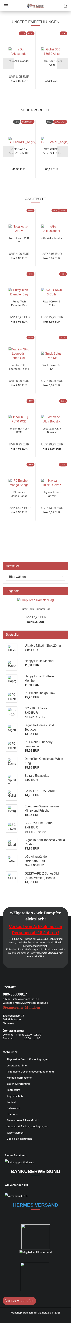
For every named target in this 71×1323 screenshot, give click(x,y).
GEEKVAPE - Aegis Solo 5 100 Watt (19, 151)
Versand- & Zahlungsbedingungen (27, 1126)
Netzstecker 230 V (19, 239)
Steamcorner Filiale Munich (23, 1120)
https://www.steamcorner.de (31, 1002)
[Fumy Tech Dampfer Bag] (35, 600)
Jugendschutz (15, 1096)
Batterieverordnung (18, 1083)
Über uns (12, 1114)
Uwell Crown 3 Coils (51, 303)
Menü (5, 5)
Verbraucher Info (17, 1065)
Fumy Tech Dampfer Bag (19, 303)
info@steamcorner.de (26, 998)
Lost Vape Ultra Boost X (52, 430)
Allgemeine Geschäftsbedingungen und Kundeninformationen (30, 1074)
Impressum (13, 1089)
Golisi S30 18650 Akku (51, 62)
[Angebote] (64, 591)
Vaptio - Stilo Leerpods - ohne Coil (19, 367)
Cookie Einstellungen (19, 1138)
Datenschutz (14, 1108)
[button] (8, 63)
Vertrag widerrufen (19, 1300)
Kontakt (11, 1102)
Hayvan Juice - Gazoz (52, 494)
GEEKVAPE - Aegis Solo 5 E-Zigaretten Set (52, 151)
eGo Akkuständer (19, 60)
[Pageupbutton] (60, 1317)
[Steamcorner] (35, 5)
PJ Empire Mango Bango (19, 494)
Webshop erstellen (21, 1312)
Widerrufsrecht (15, 1132)
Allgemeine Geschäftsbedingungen (27, 1059)
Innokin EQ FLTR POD (19, 430)
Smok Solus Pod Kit (52, 367)
